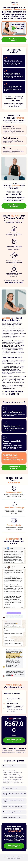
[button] (14, 28)
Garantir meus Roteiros (14, 39)
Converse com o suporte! (14, 846)
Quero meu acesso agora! (14, 740)
